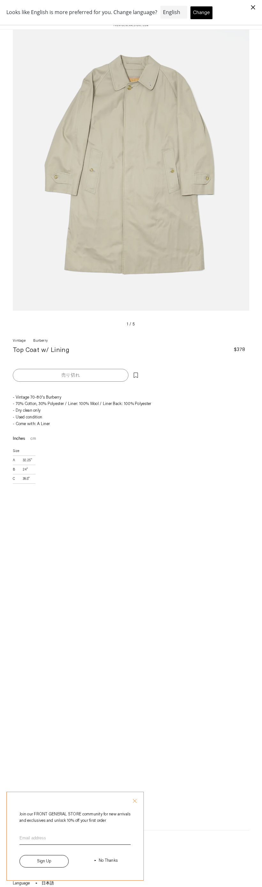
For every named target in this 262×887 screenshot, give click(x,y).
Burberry (40, 341)
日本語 (48, 883)
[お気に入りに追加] (136, 375)
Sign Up (44, 861)
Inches (19, 438)
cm (33, 438)
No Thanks (108, 861)
